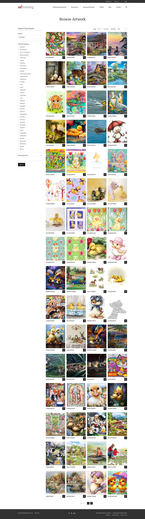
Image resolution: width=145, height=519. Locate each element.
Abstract (22, 47)
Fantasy (22, 82)
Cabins (22, 60)
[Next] (88, 503)
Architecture (23, 49)
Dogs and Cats (24, 76)
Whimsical (23, 143)
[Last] (91, 503)
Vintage (22, 138)
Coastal (22, 71)
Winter (22, 149)
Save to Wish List (63, 57)
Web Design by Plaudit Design (120, 513)
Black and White (24, 55)
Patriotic (22, 108)
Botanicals (23, 57)
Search (20, 33)
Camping (22, 63)
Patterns (22, 111)
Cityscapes (23, 68)
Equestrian (23, 79)
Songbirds (23, 125)
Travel (21, 130)
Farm (21, 84)
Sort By (113, 29)
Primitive (22, 119)
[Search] (126, 7)
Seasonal (22, 122)
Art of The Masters (25, 52)
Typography (23, 133)
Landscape (23, 95)
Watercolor (23, 141)
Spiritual (22, 127)
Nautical (22, 103)
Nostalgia (22, 106)
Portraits (22, 117)
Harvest (22, 92)
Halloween (23, 90)
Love (21, 98)
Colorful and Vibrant (25, 73)
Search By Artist (23, 155)
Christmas (23, 65)
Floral (21, 87)
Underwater (23, 135)
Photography (23, 114)
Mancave (22, 100)
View (94, 29)
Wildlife (22, 146)
